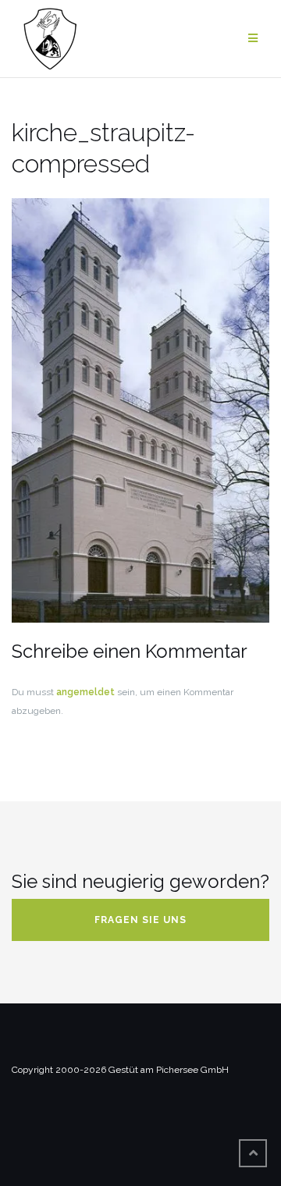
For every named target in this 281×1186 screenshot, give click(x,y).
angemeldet (85, 692)
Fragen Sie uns (140, 919)
